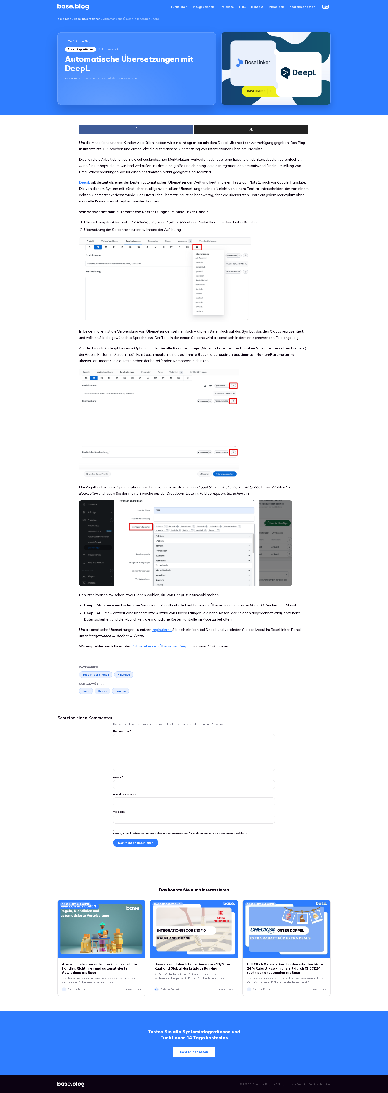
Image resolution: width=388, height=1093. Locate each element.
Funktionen (179, 7)
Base (85, 691)
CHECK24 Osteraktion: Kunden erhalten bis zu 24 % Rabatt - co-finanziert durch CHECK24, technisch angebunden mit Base (285, 968)
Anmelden (276, 7)
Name (118, 777)
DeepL (102, 691)
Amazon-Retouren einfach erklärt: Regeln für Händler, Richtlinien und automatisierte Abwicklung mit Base (99, 968)
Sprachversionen (326, 6)
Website (119, 811)
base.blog (64, 18)
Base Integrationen (87, 18)
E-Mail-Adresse (125, 794)
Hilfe (242, 7)
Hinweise (123, 674)
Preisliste (226, 7)
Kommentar (122, 731)
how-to (120, 691)
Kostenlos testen (302, 7)
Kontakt (257, 7)
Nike (74, 78)
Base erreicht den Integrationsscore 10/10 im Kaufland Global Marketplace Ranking (192, 966)
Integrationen (203, 7)
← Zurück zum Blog (77, 41)
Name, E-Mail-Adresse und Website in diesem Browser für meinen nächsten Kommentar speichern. (180, 833)
